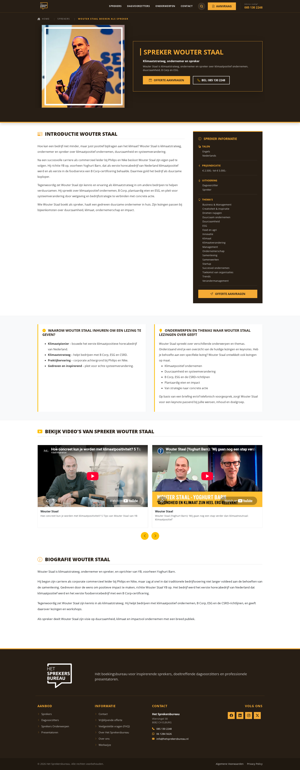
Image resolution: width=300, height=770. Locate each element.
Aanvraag (224, 6)
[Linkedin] (239, 715)
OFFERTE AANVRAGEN (168, 80)
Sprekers (115, 6)
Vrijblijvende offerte (110, 720)
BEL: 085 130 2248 (213, 80)
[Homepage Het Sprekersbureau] (43, 6)
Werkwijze (105, 745)
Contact (187, 6)
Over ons (104, 738)
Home (46, 18)
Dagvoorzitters (138, 6)
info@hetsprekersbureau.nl (172, 738)
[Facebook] (231, 715)
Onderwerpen (165, 6)
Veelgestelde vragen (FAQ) (114, 726)
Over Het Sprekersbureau (114, 732)
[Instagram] (248, 715)
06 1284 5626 (164, 733)
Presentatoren (49, 732)
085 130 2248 (164, 728)
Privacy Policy (254, 763)
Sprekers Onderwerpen (55, 726)
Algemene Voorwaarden (230, 763)
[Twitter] (257, 715)
